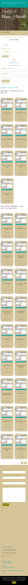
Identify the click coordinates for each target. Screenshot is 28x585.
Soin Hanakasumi (7, 365)
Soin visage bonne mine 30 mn (7, 229)
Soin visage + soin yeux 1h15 (21, 421)
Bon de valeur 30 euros (21, 112)
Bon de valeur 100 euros (7, 166)
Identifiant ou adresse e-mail (8, 68)
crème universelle (11, 33)
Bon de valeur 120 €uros (21, 166)
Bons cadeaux (6, 50)
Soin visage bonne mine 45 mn (21, 284)
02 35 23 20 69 (7, 556)
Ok (14, 582)
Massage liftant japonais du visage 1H (7, 394)
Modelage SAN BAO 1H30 (7, 449)
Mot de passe (5, 73)
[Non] (26, 580)
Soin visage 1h (7, 339)
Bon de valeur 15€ (7, 112)
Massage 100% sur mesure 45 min (21, 312)
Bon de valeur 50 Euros (7, 139)
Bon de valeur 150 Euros (7, 194)
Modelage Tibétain (7, 421)
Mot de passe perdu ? (5, 83)
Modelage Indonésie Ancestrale (21, 366)
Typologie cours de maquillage (21, 256)
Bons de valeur (6, 52)
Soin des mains (7, 283)
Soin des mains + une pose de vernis (7, 312)
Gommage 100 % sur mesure (7, 256)
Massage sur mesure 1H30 (21, 449)
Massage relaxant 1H (21, 339)
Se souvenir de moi (6, 78)
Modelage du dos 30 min (21, 229)
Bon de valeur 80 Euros (21, 139)
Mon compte (4, 56)
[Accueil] (1, 33)
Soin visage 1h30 (21, 393)
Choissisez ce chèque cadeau (7, 119)
